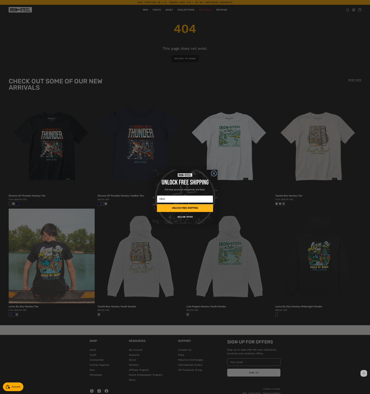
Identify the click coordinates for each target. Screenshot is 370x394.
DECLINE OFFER (185, 217)
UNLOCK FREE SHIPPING (185, 207)
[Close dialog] (213, 173)
